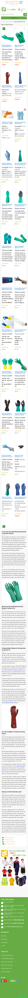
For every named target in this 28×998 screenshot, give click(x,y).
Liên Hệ (3, 946)
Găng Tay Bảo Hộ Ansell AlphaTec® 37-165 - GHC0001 (7, 205)
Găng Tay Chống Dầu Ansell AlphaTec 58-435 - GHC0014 (7, 497)
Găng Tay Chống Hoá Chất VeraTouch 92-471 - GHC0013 (7, 456)
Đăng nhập (12, 4)
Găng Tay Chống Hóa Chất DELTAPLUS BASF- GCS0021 (7, 86)
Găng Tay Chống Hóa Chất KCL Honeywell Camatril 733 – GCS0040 (20, 164)
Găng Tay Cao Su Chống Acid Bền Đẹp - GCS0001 (7, 123)
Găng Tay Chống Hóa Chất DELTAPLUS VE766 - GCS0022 (20, 86)
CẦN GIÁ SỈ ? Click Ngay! (9, 841)
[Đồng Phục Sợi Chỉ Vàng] (14, 868)
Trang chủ (3, 21)
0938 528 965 (13, 1)
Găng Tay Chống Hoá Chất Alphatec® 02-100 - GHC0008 (20, 330)
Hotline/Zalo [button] (22, 996)
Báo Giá (16, 141)
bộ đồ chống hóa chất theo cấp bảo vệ (14, 670)
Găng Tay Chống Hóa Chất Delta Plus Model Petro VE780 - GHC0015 (20, 498)
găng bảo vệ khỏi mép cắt (11, 702)
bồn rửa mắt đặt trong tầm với (15, 673)
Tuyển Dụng (4, 942)
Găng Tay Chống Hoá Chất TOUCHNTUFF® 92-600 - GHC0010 (20, 372)
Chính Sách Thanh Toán (7, 965)
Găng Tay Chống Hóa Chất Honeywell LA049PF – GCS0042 (7, 164)
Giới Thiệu (3, 936)
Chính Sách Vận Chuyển (7, 962)
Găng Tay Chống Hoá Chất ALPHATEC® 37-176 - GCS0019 (7, 46)
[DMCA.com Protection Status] (12, 981)
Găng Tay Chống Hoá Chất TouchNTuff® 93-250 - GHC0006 (20, 289)
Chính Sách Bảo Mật (6, 968)
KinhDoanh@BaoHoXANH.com (15, 926)
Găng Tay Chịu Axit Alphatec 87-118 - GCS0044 (19, 456)
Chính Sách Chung (5, 972)
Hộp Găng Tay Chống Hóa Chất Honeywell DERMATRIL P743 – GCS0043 (20, 123)
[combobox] (14, 14)
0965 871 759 (7, 3)
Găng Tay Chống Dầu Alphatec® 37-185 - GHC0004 (19, 247)
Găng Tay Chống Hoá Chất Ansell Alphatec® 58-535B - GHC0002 (20, 205)
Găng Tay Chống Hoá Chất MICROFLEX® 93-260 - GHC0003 (7, 247)
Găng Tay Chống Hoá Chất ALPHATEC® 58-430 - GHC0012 (20, 414)
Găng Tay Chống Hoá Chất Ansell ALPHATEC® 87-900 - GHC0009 (7, 372)
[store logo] (3, 9)
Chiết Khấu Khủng (8, 839)
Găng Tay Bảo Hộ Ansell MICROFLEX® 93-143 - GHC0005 (7, 288)
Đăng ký (16, 4)
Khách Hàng (4, 939)
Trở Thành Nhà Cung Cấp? (7, 958)
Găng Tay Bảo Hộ (9, 21)
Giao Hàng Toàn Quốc (10, 844)
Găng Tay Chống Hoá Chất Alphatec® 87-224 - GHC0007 (7, 330)
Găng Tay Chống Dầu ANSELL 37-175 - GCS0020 (19, 46)
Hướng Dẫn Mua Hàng (9, 837)
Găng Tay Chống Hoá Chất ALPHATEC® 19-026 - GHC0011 (7, 414)
